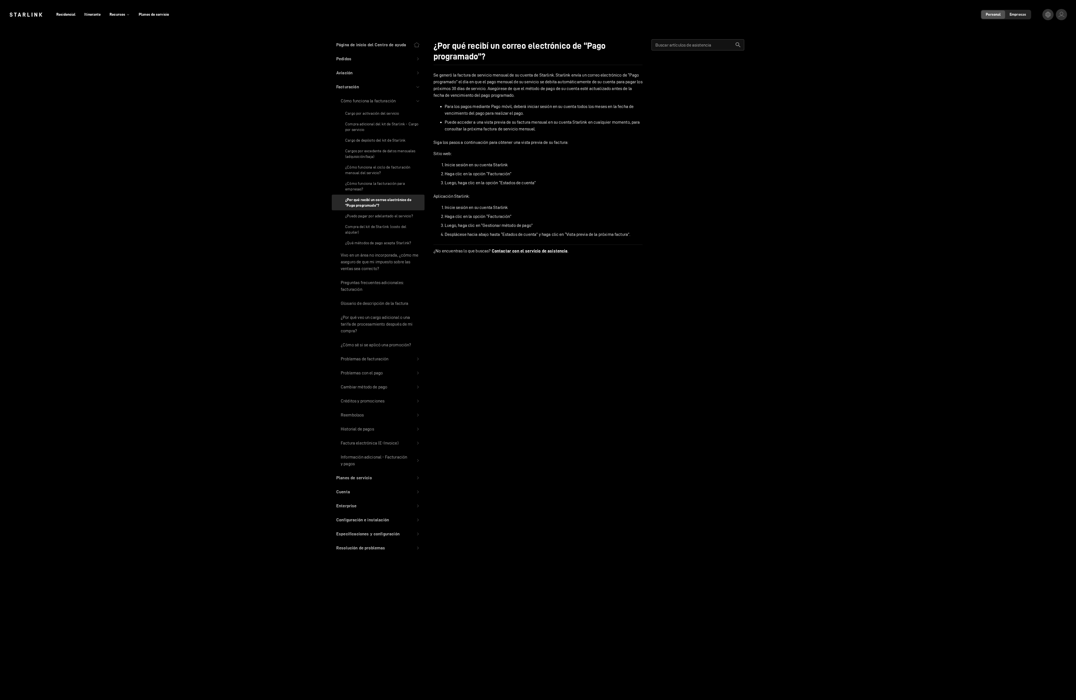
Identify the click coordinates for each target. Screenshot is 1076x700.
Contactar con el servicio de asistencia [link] (530, 251)
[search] (738, 44)
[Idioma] (1048, 14)
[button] (378, 59)
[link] (26, 14)
